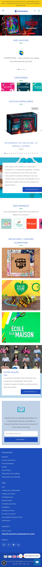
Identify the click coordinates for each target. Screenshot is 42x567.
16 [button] (37, 153)
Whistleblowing (7, 497)
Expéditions (6, 507)
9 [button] (22, 153)
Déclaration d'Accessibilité (11, 474)
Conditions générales (9, 504)
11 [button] (26, 153)
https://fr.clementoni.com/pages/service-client (18, 534)
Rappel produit (7, 500)
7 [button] (17, 153)
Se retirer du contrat (8, 514)
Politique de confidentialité (11, 490)
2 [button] (18, 33)
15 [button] (34, 153)
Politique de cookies (8, 494)
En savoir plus (30, 392)
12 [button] (28, 153)
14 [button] (32, 153)
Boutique (5, 457)
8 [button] (19, 153)
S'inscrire (20, 440)
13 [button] (30, 153)
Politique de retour (8, 510)
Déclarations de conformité (11, 477)
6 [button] (15, 153)
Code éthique (6, 470)
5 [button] (25, 33)
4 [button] (23, 33)
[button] (4, 563)
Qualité (4, 467)
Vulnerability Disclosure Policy (12, 517)
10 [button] (24, 153)
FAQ (3, 487)
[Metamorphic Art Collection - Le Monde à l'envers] (21, 123)
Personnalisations (8, 464)
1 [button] (16, 33)
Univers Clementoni (8, 460)
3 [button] (21, 33)
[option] (21, 25)
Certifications (6, 521)
